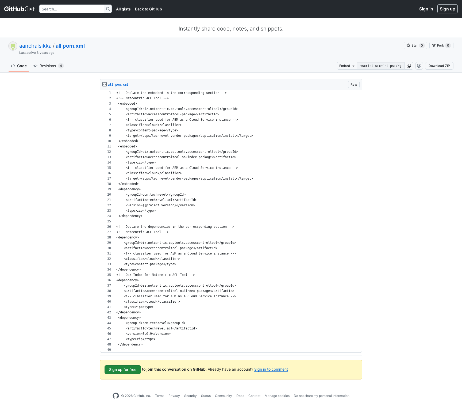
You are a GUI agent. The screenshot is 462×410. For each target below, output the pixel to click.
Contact (254, 396)
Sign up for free (122, 369)
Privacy (174, 396)
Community (223, 396)
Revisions (51, 65)
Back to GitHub (148, 9)
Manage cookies (277, 396)
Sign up (447, 9)
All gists (123, 9)
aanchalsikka (35, 46)
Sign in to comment (271, 369)
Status (206, 396)
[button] (408, 66)
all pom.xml (70, 46)
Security (190, 396)
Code (22, 65)
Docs (240, 396)
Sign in (426, 9)
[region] (231, 221)
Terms (159, 396)
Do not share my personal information (321, 396)
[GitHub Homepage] (116, 395)
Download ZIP (439, 66)
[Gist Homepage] (19, 9)
